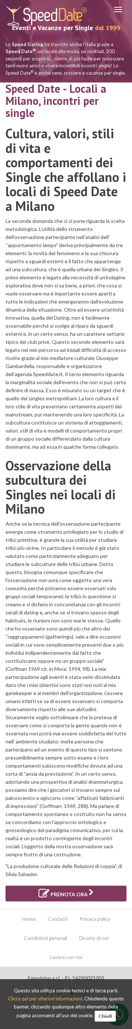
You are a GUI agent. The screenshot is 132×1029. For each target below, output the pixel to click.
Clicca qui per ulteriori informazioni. (46, 999)
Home (29, 919)
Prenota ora (69, 894)
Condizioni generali (45, 938)
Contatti (57, 919)
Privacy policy (95, 919)
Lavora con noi (66, 957)
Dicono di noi (94, 938)
